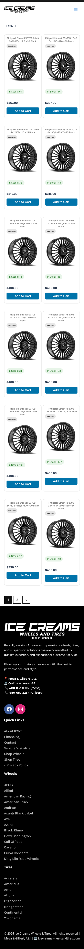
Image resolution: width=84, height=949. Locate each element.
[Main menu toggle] (76, 9)
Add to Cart (23, 111)
